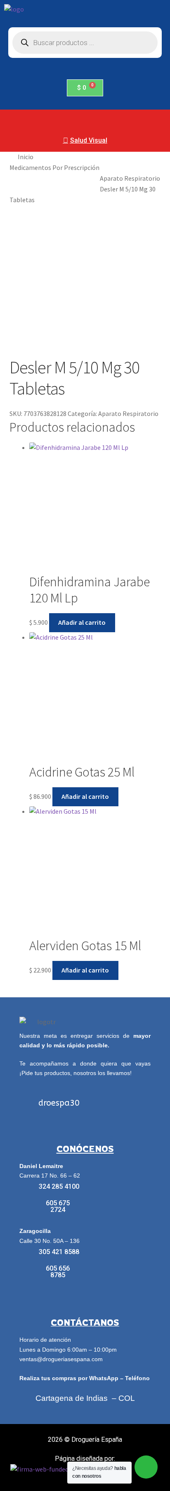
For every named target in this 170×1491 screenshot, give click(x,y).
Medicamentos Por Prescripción (54, 167)
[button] (85, 119)
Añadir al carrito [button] (82, 622)
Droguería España (96, 1439)
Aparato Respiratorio (130, 178)
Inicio (25, 157)
